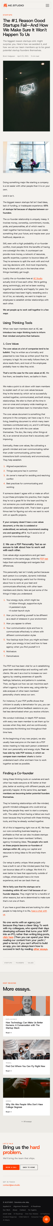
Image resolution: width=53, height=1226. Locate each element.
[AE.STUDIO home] (14, 5)
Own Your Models (31, 1214)
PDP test (44, 558)
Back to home (29, 1167)
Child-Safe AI (24, 1217)
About (15, 1210)
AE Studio (37, 278)
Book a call (11, 1167)
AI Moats (6, 1220)
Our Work (6, 1210)
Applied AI (7, 1206)
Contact (23, 1210)
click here (8, 937)
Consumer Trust (37, 1217)
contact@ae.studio (11, 1185)
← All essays (26, 1121)
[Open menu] (47, 5)
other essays (41, 949)
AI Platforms (45, 1214)
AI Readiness (36, 1206)
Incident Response (10, 1217)
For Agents (32, 1210)
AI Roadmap (18, 1214)
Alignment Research (21, 1206)
